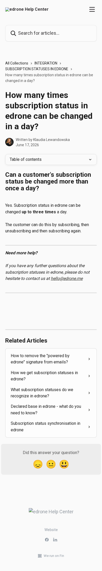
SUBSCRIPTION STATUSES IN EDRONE (36, 69)
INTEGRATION (46, 63)
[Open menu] (92, 9)
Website (51, 530)
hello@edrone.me (67, 278)
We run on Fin (54, 556)
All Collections (16, 63)
